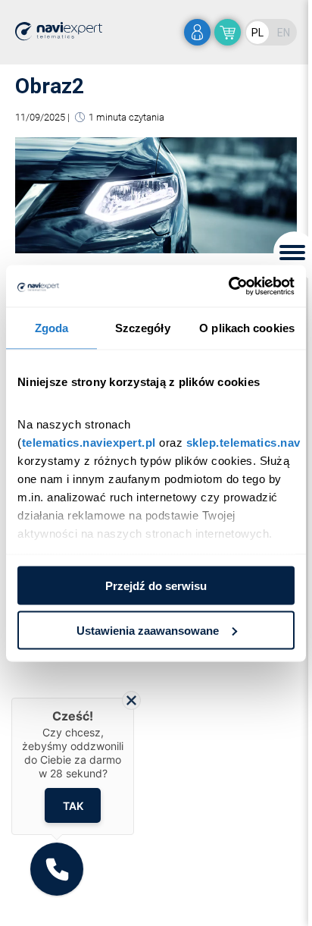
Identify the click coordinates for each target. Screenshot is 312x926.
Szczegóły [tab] (142, 328)
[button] (56, 869)
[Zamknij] (131, 700)
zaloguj (197, 32)
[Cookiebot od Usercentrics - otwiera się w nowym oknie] (228, 286)
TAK (73, 805)
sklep (227, 32)
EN (283, 33)
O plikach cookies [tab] (247, 328)
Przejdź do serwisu (156, 585)
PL (257, 33)
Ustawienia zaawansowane (147, 629)
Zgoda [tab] (52, 328)
